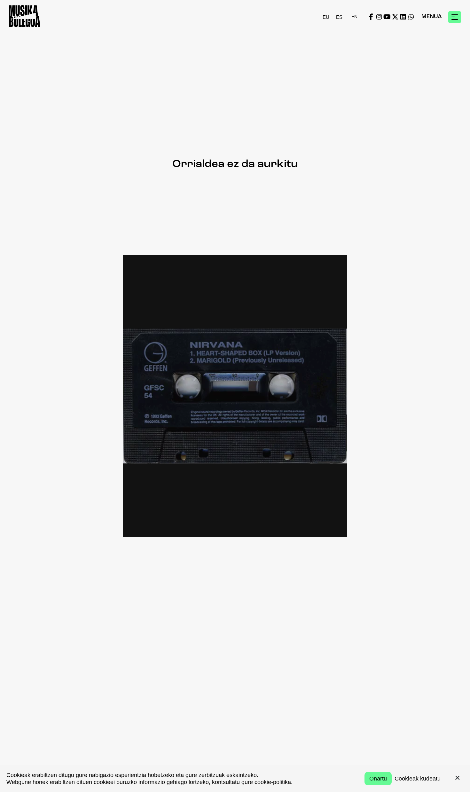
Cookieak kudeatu (418, 778)
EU (326, 16)
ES (339, 16)
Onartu (378, 778)
